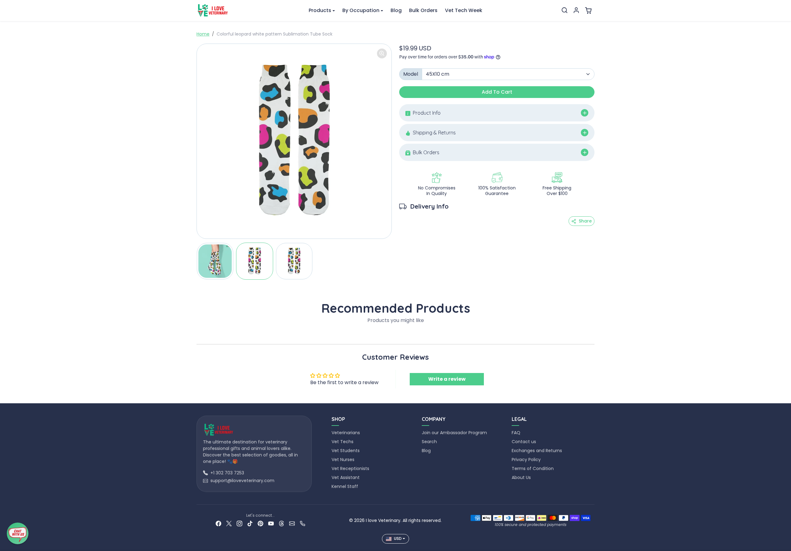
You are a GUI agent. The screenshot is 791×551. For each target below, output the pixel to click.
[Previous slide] (198, 334)
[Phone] (302, 523)
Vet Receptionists (350, 468)
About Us (521, 477)
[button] (564, 10)
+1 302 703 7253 (227, 473)
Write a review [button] (447, 379)
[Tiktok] (250, 523)
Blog (396, 10)
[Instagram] (239, 523)
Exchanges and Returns (537, 450)
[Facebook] (218, 523)
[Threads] (281, 523)
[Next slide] (592, 334)
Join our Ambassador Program (454, 433)
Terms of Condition (533, 468)
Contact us (524, 442)
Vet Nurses (343, 459)
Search (429, 442)
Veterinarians (346, 433)
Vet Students (346, 450)
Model (410, 74)
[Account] (576, 10)
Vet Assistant (346, 477)
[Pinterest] (260, 523)
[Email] (292, 523)
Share (585, 221)
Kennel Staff (345, 486)
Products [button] (320, 10)
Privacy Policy (526, 459)
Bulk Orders (423, 10)
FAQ (516, 433)
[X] (229, 523)
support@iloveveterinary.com (242, 480)
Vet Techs (342, 442)
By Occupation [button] (360, 10)
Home (203, 34)
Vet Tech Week (463, 10)
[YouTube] (271, 523)
